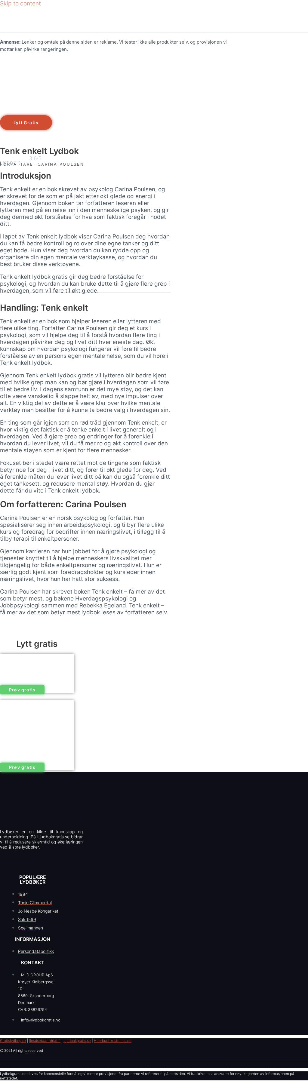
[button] (26, 122)
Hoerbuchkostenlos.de (112, 1040)
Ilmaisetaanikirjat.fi (44, 1040)
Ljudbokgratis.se (77, 1040)
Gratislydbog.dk (13, 1040)
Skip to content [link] (20, 3)
